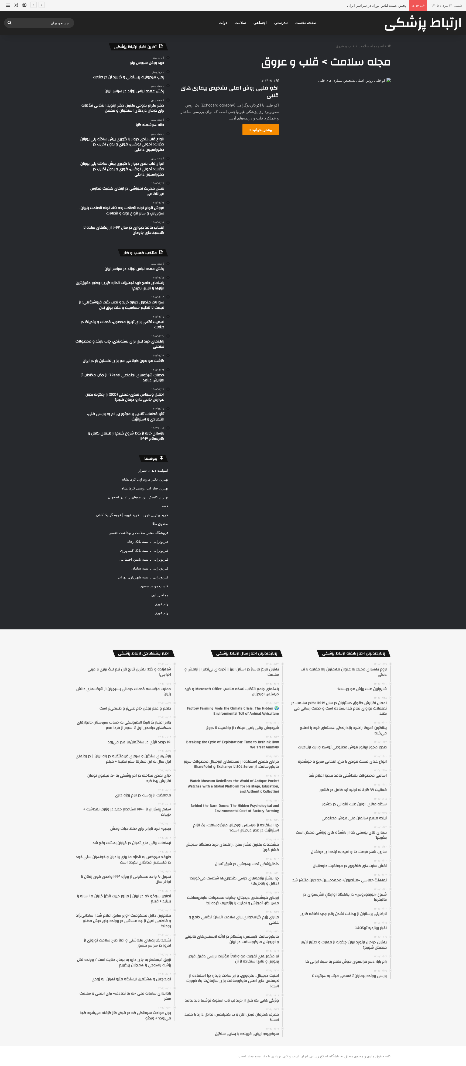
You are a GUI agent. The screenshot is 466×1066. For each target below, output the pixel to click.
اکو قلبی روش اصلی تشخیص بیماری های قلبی (230, 91)
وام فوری (161, 604)
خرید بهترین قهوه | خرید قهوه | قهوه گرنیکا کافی (132, 515)
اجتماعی (260, 23)
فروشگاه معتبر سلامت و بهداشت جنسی (138, 532)
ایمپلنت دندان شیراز (153, 470)
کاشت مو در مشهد (154, 586)
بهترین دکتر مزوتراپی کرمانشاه (145, 479)
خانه (384, 46)
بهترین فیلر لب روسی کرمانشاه (144, 488)
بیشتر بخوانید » (260, 129)
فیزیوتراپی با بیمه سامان (149, 568)
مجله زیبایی (159, 595)
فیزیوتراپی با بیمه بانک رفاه (147, 541)
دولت (223, 23)
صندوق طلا (160, 524)
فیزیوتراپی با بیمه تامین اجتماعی (143, 559)
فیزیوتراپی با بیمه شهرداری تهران (143, 577)
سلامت (240, 23)
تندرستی (281, 23)
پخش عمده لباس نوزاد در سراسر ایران (376, 5)
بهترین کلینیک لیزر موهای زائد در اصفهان (138, 497)
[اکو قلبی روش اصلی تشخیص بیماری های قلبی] (338, 107)
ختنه (165, 506)
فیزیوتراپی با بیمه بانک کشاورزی (144, 550)
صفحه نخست (306, 23)
